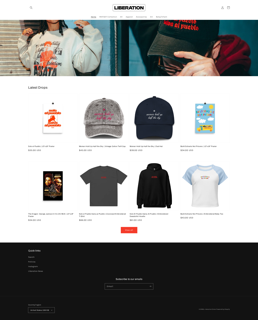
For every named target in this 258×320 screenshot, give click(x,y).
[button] (31, 8)
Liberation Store (210, 309)
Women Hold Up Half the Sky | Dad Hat (146, 146)
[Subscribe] (150, 286)
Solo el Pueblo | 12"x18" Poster (41, 146)
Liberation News (35, 271)
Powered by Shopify (223, 309)
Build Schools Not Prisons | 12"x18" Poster (198, 146)
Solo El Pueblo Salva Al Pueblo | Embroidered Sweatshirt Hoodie (149, 215)
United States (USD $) (39, 310)
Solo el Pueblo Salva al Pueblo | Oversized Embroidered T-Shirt (102, 215)
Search (31, 257)
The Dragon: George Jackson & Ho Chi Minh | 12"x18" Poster (51, 215)
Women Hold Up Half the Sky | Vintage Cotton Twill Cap (102, 146)
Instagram (33, 266)
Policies (31, 262)
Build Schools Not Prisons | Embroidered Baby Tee (201, 214)
